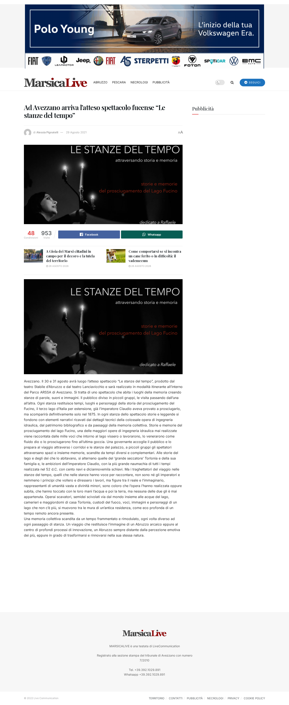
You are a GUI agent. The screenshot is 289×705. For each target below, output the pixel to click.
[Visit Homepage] (55, 82)
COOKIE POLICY (254, 698)
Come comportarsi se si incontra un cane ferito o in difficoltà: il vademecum (155, 256)
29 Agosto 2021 (76, 132)
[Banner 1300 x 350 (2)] (144, 36)
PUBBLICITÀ (161, 82)
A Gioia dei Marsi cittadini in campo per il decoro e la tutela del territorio (70, 256)
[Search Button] (232, 82)
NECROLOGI (139, 82)
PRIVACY (233, 698)
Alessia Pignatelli (47, 132)
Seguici (254, 82)
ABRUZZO (100, 82)
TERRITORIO (156, 698)
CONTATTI (175, 698)
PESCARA (119, 82)
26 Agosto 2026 (58, 266)
